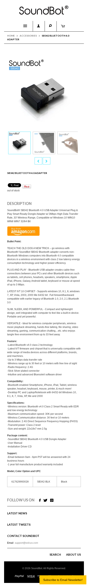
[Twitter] (45, 500)
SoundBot (36, 568)
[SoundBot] (44, 8)
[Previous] (38, 160)
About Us (73, 554)
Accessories (28, 35)
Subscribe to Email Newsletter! (63, 579)
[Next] (46, 160)
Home (11, 35)
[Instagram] (51, 500)
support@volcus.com (26, 542)
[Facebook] (39, 500)
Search (55, 554)
